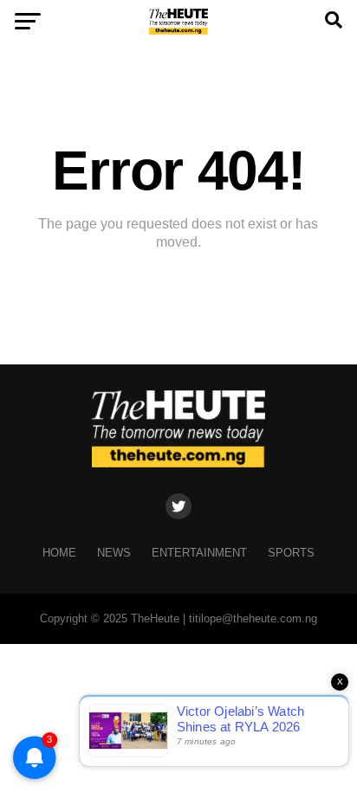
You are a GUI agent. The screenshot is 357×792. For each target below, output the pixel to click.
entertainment (199, 552)
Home (59, 552)
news (114, 552)
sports (291, 552)
